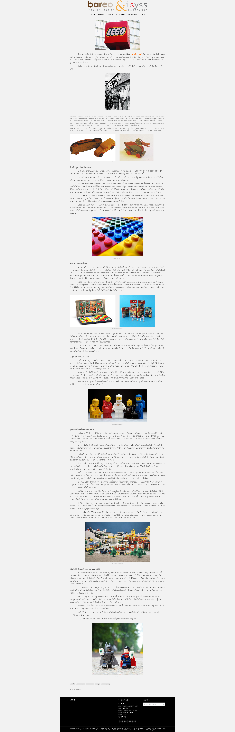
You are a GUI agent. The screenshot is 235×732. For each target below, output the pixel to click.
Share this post (76, 689)
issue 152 (90, 684)
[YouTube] (125, 721)
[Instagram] (130, 721)
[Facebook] (120, 721)
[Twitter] (122, 721)
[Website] (135, 721)
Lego (98, 684)
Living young (106, 684)
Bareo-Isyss (81, 684)
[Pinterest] (127, 721)
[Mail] (132, 721)
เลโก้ (73, 684)
